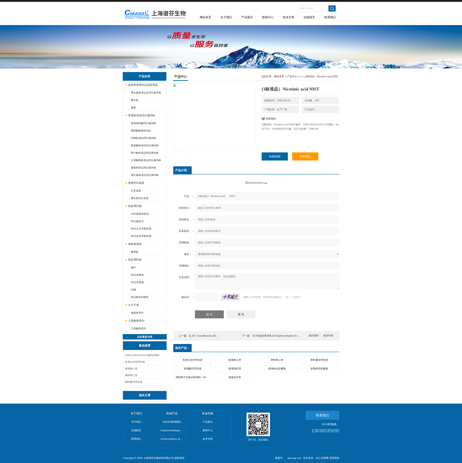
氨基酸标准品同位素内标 (145, 145)
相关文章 (145, 395)
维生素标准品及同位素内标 (146, 92)
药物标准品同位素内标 (143, 138)
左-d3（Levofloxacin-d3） (203, 335)
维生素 (134, 100)
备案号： (280, 457)
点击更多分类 (144, 336)
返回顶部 (314, 335)
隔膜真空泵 (234, 377)
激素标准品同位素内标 (143, 167)
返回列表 (328, 335)
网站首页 (205, 17)
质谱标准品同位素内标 (141, 115)
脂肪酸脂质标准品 (141, 130)
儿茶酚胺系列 (136, 320)
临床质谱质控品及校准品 (143, 84)
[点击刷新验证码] (230, 297)
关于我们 (226, 17)
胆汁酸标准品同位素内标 (145, 152)
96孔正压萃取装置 (141, 228)
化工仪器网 (322, 457)
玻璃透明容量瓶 (319, 368)
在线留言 (309, 17)
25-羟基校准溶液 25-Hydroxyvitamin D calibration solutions (285, 335)
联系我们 (330, 17)
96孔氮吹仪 (137, 221)
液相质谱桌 (135, 243)
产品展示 (247, 17)
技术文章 (288, 17)
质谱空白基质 (136, 182)
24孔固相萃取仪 (140, 213)
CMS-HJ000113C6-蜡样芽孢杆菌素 (145, 355)
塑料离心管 (131, 375)
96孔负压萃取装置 (141, 236)
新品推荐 (145, 345)
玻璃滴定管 (234, 368)
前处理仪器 (135, 205)
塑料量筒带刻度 (134, 381)
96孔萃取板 (137, 282)
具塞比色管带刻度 (135, 361)
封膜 (133, 289)
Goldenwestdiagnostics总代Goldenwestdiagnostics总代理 (173, 430)
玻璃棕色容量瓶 (277, 368)
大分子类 (133, 304)
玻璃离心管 (131, 368)
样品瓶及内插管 (140, 297)
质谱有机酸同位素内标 (143, 123)
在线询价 (275, 156)
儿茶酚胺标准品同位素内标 (146, 160)
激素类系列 (137, 312)
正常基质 (136, 190)
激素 (133, 107)
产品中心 (292, 76)
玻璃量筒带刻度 (192, 368)
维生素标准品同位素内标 (145, 175)
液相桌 (134, 251)
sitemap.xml (294, 457)
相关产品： (182, 347)
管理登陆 (334, 457)
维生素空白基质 (140, 198)
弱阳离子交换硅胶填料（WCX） (194, 377)
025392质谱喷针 (172, 421)
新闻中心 (268, 17)
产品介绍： (182, 170)
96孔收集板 (137, 274)
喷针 (133, 267)
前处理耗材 (135, 259)
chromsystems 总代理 (172, 438)
